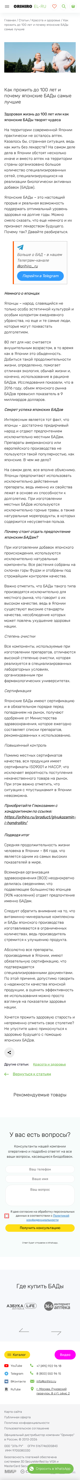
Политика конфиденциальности (26, 1423)
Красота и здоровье (46, 20)
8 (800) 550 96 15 (48, 1373)
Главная (10, 20)
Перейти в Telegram (40, 276)
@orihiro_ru (27, 266)
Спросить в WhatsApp (53, 1469)
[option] (22, 1306)
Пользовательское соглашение (26, 1428)
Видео (65, 1355)
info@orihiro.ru (46, 1381)
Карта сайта (13, 1412)
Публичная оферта (17, 1417)
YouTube (16, 1366)
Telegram (17, 1373)
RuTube (16, 1389)
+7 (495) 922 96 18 (48, 1366)
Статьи (24, 20)
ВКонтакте (18, 1381)
